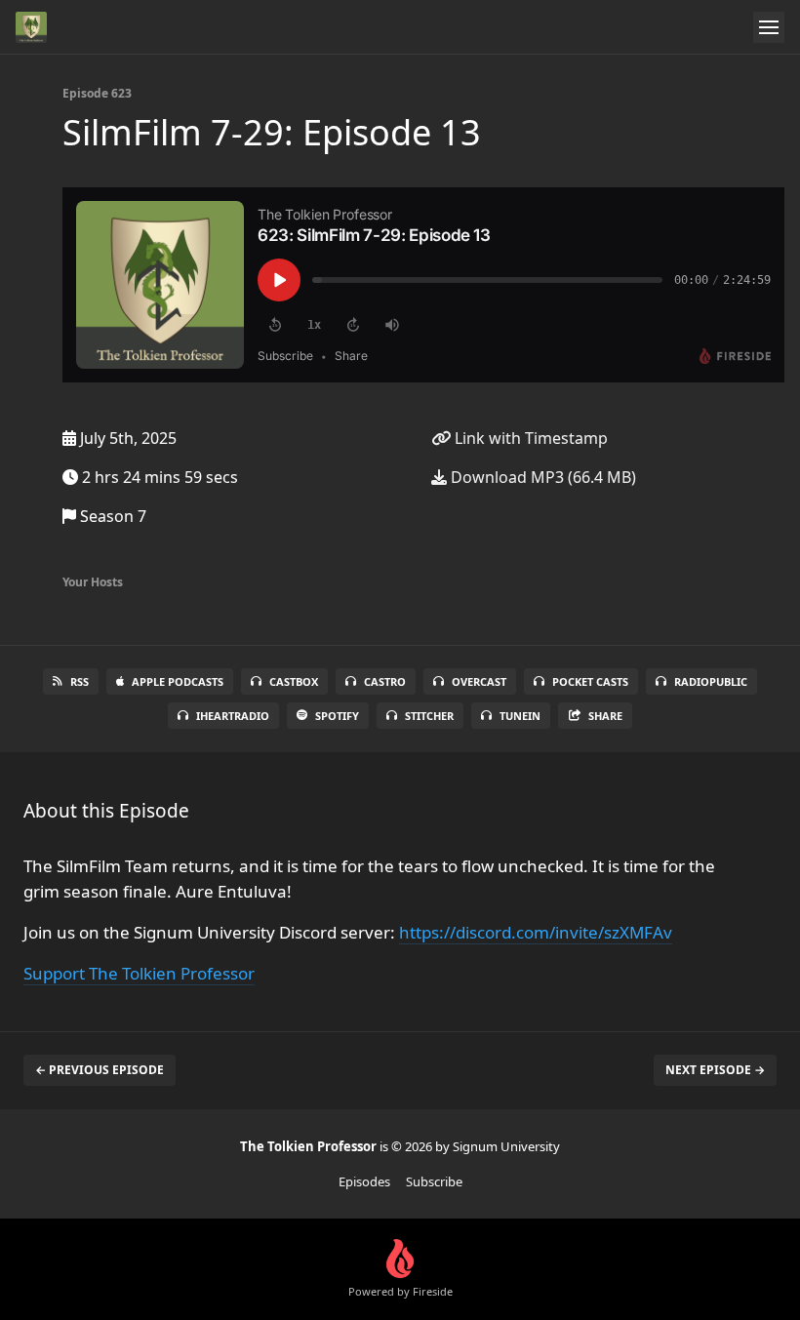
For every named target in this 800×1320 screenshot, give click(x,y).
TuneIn (520, 715)
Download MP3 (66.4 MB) (541, 477)
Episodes (364, 1181)
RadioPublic (710, 681)
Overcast (479, 681)
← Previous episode (99, 1069)
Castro (385, 681)
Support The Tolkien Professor (139, 973)
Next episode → (715, 1069)
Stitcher (429, 715)
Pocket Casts (590, 681)
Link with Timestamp (529, 438)
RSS (79, 681)
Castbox (293, 681)
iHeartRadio (232, 715)
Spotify (337, 715)
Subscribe (434, 1181)
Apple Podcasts (177, 681)
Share (605, 715)
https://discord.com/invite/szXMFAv (535, 932)
